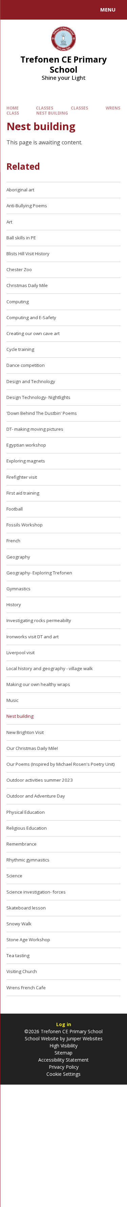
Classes (44, 108)
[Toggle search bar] (12, 10)
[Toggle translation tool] (29, 10)
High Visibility (63, 1045)
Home (12, 108)
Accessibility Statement (63, 1060)
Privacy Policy (64, 1067)
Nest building (52, 113)
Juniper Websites (84, 1038)
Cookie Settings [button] (63, 1074)
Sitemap (63, 1052)
